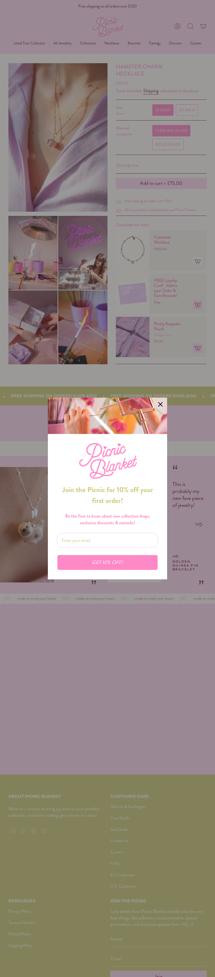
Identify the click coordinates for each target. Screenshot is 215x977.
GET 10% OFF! (107, 562)
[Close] (160, 404)
